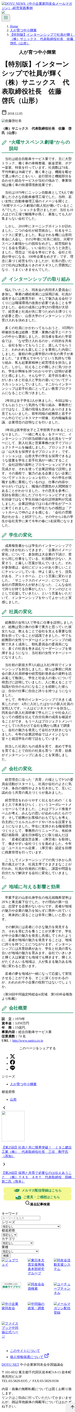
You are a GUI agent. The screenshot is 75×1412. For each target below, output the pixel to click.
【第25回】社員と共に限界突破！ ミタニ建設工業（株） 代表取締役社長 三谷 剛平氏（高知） (37, 1152)
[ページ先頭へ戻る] (70, 1407)
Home (14, 26)
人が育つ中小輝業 (23, 30)
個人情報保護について (27, 1357)
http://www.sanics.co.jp (27, 1040)
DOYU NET (10, 1364)
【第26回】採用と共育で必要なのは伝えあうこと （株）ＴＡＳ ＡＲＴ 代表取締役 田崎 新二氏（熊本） (38, 1177)
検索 (6, 1255)
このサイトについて (25, 1350)
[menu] (6, 17)
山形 (13, 1099)
